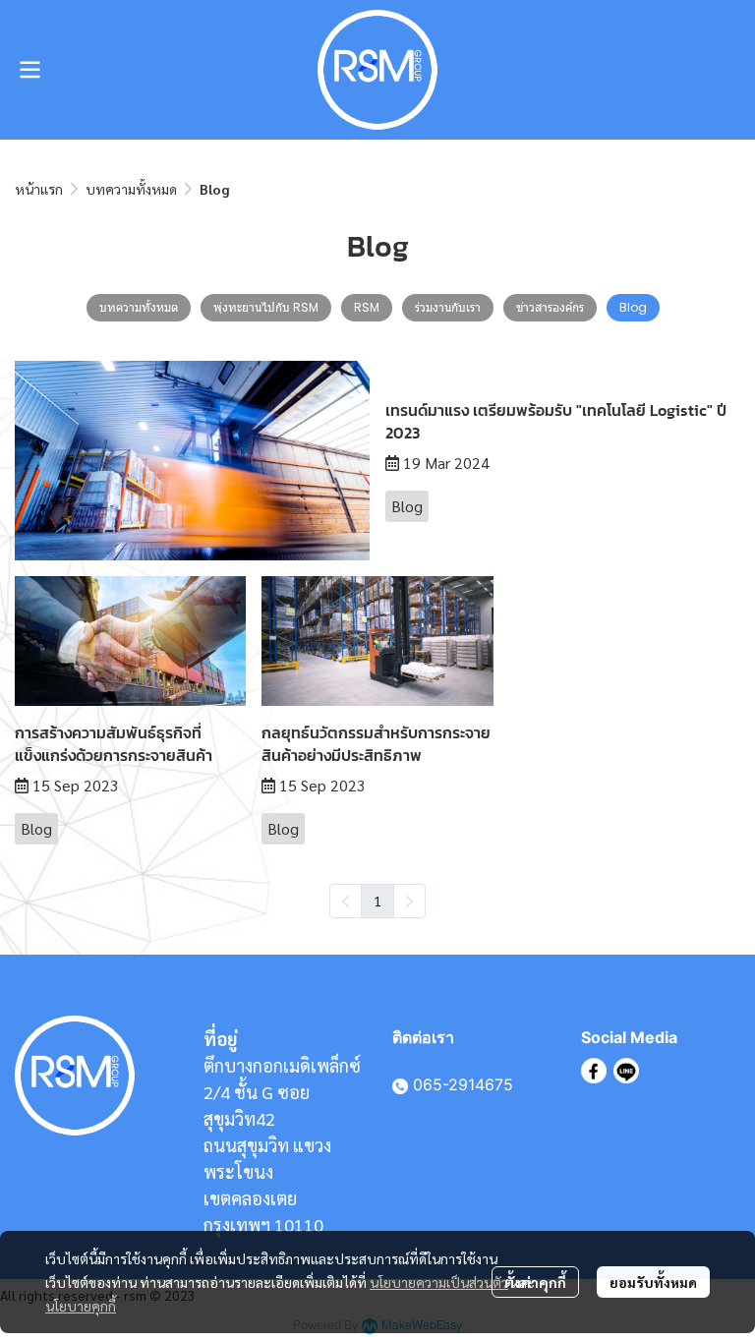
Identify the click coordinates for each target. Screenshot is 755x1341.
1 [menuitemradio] (377, 900)
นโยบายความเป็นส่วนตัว (439, 1282)
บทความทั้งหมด (131, 189)
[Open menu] (29, 69)
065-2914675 (463, 1084)
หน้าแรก (39, 189)
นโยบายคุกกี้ (80, 1305)
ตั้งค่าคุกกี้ (535, 1282)
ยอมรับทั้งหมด (653, 1282)
